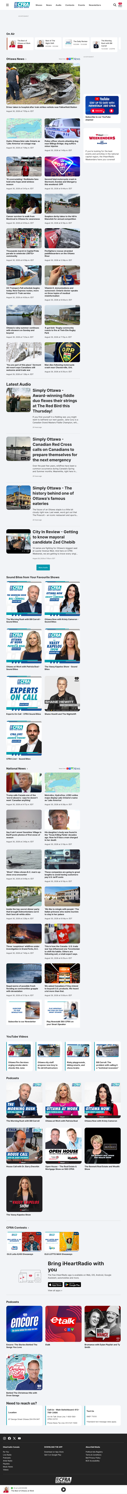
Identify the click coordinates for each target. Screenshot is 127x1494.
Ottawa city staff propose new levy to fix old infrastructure (48, 1065)
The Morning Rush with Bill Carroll (22, 1121)
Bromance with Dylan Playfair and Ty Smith (102, 1345)
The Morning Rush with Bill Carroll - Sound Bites (23, 620)
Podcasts (7, 1458)
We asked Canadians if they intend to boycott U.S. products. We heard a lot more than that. (62, 988)
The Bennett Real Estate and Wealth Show (102, 1167)
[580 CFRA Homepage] (22, 5)
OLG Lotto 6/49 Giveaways (20, 1254)
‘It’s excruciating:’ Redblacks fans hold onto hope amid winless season (22, 182)
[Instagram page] (4, 1438)
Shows (39, 5)
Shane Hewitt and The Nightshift (60, 714)
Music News (8, 1467)
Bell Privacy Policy (93, 1458)
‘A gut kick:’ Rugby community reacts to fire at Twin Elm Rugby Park (60, 330)
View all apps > (65, 1290)
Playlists (6, 1464)
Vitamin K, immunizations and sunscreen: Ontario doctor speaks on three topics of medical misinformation (61, 292)
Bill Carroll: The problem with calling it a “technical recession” (107, 1065)
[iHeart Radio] (120, 4)
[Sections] (7, 4)
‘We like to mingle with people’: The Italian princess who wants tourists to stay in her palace (62, 912)
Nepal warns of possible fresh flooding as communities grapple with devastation (22, 988)
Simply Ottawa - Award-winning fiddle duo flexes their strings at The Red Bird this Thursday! (55, 400)
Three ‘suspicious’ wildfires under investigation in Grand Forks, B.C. (22, 947)
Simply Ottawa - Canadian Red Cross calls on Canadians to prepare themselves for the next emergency (55, 449)
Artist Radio (7, 1461)
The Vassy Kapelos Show (18, 1214)
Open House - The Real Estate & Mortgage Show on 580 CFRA (61, 1167)
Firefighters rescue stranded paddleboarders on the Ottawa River (59, 253)
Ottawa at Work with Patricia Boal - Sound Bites (23, 667)
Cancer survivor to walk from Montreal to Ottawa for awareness (23, 217)
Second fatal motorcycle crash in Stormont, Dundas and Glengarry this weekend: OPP (61, 182)
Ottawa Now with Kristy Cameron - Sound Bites (62, 620)
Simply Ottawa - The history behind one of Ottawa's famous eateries (55, 496)
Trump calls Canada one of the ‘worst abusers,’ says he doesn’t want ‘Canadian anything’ (22, 798)
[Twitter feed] (14, 1438)
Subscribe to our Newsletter (22, 1021)
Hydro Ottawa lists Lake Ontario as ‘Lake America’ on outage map (23, 142)
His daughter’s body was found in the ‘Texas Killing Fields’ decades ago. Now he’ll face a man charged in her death (61, 836)
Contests (69, 5)
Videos (5, 1470)
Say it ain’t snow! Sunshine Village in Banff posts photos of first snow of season (23, 835)
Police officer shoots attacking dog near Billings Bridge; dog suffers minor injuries (61, 144)
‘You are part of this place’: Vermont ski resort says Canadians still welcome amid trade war (23, 367)
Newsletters (95, 5)
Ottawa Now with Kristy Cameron (101, 1121)
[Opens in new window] (62, 1010)
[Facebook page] (9, 1438)
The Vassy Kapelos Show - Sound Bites (61, 667)
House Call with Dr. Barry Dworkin (22, 1166)
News (49, 5)
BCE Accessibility (93, 1461)
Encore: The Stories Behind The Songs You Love (21, 1345)
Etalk (56, 1344)
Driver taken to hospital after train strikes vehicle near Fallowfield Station (41, 107)
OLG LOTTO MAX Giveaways (58, 1254)
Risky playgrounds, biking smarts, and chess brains (76, 1065)
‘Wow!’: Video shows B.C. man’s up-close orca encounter (23, 873)
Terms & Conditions (93, 1455)
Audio (58, 5)
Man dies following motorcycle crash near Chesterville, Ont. (59, 366)
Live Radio (7, 1455)
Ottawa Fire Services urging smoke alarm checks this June (18, 1065)
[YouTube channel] (19, 1438)
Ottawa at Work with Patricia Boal (61, 1121)
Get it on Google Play (52, 1455)
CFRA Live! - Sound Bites (18, 759)
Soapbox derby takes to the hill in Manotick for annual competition (61, 217)
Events (81, 5)
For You (6, 1452)
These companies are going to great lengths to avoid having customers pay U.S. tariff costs (62, 874)
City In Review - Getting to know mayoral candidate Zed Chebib (55, 536)
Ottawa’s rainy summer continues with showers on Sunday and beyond (22, 330)
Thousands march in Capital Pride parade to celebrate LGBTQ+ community (22, 253)
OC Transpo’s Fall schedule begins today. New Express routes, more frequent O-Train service (23, 290)
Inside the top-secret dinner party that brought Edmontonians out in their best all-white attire (22, 912)
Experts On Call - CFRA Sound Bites (23, 714)
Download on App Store (54, 1452)
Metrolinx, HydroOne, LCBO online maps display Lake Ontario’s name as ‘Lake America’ (61, 798)
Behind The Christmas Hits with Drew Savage (21, 1394)
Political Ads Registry (94, 1452)
